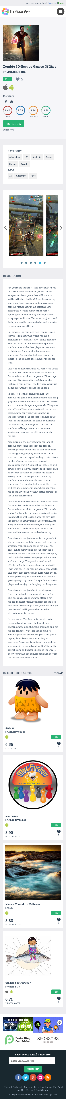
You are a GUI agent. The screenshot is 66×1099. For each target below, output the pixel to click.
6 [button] (44, 262)
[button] (5, 227)
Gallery (28, 1087)
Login (61, 3)
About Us (51, 1087)
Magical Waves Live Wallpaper (22, 904)
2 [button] (26, 262)
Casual (48, 157)
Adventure (15, 157)
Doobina (9, 727)
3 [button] (30, 262)
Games (13, 164)
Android (36, 157)
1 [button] (21, 262)
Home (7, 1087)
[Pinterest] (33, 1077)
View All (58, 673)
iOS (26, 157)
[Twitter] (25, 1077)
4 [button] (35, 262)
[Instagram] (40, 1077)
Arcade (24, 164)
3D (10, 175)
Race (33, 175)
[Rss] (47, 1077)
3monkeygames (17, 819)
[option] (35, 226)
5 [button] (39, 262)
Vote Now (13, 124)
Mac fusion (11, 816)
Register (52, 3)
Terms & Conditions (37, 1090)
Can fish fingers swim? (18, 982)
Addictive (21, 175)
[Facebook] (18, 1077)
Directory (39, 1087)
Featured (17, 1087)
